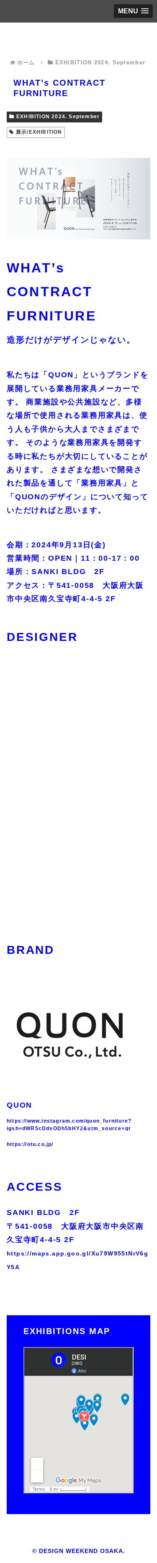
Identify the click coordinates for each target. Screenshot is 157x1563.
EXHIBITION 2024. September (58, 116)
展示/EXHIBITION (39, 132)
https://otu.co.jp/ (30, 1144)
